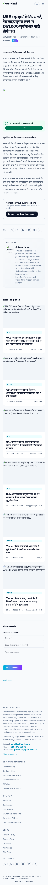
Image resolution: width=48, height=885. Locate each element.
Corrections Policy (11, 780)
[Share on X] (17, 230)
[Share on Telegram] (34, 230)
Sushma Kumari (36, 349)
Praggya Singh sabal (34, 506)
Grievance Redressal (12, 822)
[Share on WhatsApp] (12, 230)
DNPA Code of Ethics (12, 788)
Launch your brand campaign (21, 214)
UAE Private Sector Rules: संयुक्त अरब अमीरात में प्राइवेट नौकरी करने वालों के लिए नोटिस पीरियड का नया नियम (23, 340)
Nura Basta (38, 401)
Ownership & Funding (12, 814)
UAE (14, 41)
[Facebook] (17, 864)
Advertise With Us (10, 818)
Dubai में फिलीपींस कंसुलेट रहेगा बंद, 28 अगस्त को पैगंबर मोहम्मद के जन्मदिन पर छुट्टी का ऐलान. (23, 497)
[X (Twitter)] (5, 864)
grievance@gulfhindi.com (25, 750)
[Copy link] (40, 230)
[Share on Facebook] (23, 230)
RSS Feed (7, 852)
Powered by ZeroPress (24, 881)
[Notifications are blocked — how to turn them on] (37, 4)
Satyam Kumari (9, 37)
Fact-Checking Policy (12, 775)
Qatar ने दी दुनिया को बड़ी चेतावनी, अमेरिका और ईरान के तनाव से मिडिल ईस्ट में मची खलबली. (23, 393)
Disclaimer (7, 843)
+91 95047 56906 (17, 747)
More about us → (10, 754)
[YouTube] (23, 864)
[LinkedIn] (29, 864)
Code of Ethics (9, 771)
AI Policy (6, 784)
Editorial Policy (9, 767)
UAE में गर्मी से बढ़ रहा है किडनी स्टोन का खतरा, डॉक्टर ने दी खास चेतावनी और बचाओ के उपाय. (24, 445)
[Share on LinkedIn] (28, 230)
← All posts (7, 680)
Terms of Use (8, 839)
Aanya (39, 558)
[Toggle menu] (43, 4)
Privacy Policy (9, 835)
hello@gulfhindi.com (20, 744)
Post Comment (12, 667)
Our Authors (8, 809)
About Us (7, 801)
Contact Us (7, 805)
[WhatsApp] (35, 864)
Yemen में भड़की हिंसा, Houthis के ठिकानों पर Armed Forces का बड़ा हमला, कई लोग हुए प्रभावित (22, 601)
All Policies (7, 848)
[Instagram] (11, 864)
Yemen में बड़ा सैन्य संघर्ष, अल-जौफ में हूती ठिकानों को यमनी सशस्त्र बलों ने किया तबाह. (23, 549)
